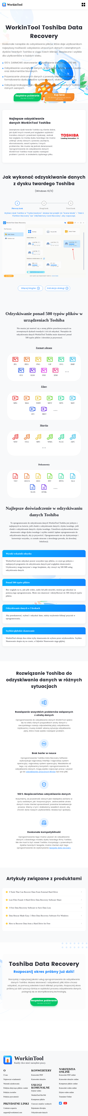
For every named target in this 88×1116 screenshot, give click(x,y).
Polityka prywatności (11, 1097)
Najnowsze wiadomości (12, 1079)
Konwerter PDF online (67, 1075)
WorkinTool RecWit (38, 1095)
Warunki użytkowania (11, 1084)
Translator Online (65, 1097)
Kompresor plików (38, 1099)
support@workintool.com (12, 1112)
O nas (5, 1075)
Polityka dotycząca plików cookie (15, 1088)
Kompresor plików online (68, 1084)
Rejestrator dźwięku (38, 1108)
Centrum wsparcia (10, 1108)
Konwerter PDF (37, 1075)
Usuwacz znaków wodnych (41, 1104)
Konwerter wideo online (68, 1088)
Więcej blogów (28, 288)
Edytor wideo (36, 1091)
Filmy (44, 386)
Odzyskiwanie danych (39, 1112)
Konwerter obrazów (38, 1079)
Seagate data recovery (60, 847)
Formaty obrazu (44, 347)
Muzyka (44, 425)
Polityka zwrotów (9, 1092)
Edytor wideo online (66, 1092)
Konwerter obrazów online (68, 1079)
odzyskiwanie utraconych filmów (41, 771)
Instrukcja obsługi (55, 288)
